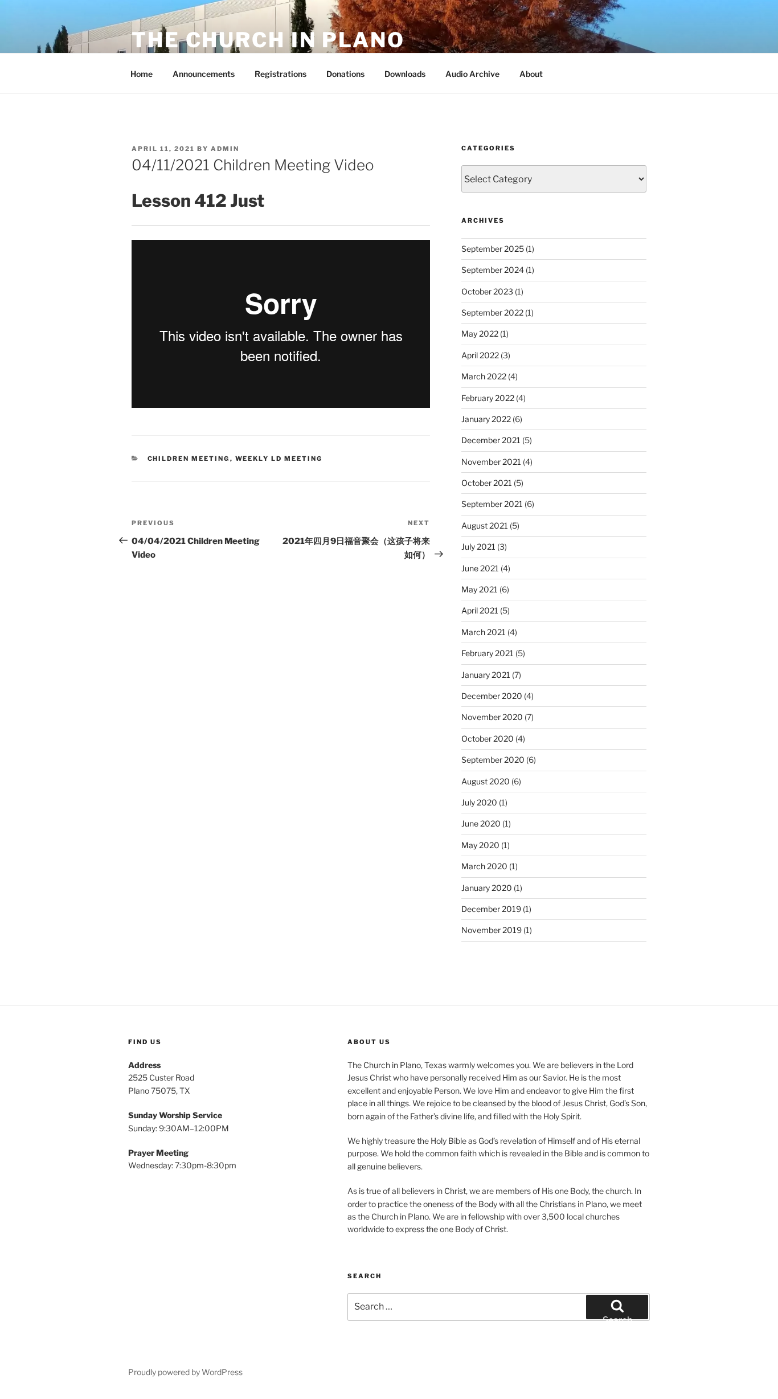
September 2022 (492, 312)
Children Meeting (189, 459)
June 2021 (480, 568)
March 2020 (484, 866)
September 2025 (492, 248)
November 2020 (492, 717)
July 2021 (478, 546)
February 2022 (487, 398)
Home (141, 74)
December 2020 (491, 696)
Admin (225, 149)
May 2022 (479, 333)
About (531, 74)
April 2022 (480, 355)
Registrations (280, 74)
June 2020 (481, 823)
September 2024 (492, 270)
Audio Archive (472, 74)
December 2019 (491, 909)
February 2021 (487, 653)
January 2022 (486, 419)
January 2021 (485, 675)
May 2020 (480, 845)
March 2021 (483, 632)
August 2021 (484, 525)
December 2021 (491, 440)
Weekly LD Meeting (279, 459)
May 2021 (479, 589)
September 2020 (493, 759)
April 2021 (479, 610)
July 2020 (479, 802)
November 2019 (491, 930)
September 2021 (492, 504)
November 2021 (491, 462)
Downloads (404, 74)
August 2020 (485, 781)
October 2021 (486, 483)
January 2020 (486, 888)
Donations (345, 74)
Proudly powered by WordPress (185, 1372)
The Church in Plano (268, 39)
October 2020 (487, 738)
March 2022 (483, 376)
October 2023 (487, 291)
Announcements (204, 74)
